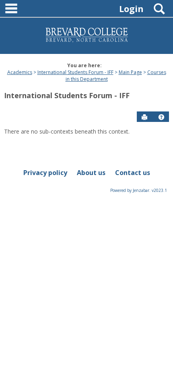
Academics (19, 72)
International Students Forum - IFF (75, 72)
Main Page (130, 72)
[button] (161, 117)
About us (91, 172)
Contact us (132, 172)
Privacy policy (45, 172)
